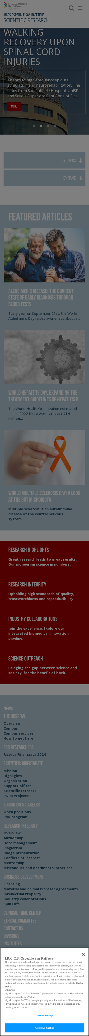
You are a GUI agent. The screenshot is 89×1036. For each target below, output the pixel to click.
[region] (44, 992)
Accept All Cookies (44, 1028)
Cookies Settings (44, 1015)
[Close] (83, 954)
